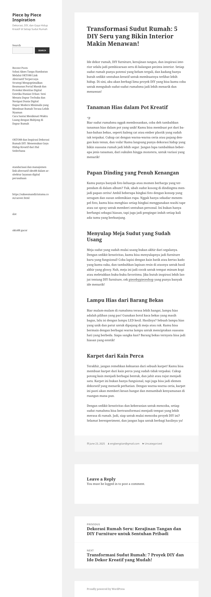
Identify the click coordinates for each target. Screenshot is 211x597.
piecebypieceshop (141, 279)
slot (14, 214)
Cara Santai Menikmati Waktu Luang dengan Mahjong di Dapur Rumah (30, 119)
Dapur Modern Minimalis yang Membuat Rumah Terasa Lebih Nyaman (30, 108)
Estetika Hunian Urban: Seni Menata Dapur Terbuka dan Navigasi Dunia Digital (29, 97)
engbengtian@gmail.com (124, 443)
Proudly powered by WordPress (106, 589)
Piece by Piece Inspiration (26, 17)
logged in (111, 484)
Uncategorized (153, 443)
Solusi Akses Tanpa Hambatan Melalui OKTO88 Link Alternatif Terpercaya (30, 75)
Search (16, 45)
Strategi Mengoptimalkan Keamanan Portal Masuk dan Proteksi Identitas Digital (29, 86)
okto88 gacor (19, 230)
